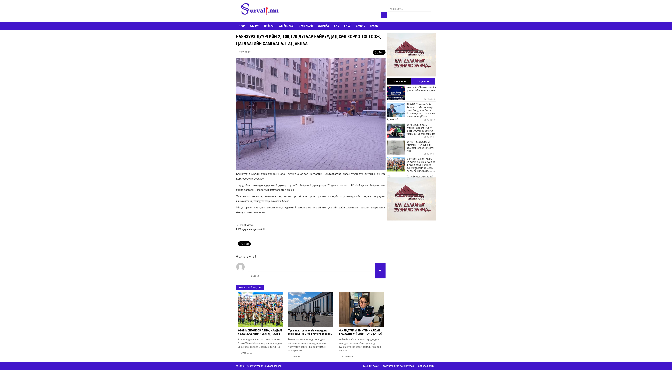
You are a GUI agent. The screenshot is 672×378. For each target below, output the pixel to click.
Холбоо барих (426, 366)
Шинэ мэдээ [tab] (399, 81)
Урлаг (347, 25)
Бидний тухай (371, 366)
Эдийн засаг (286, 25)
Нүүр (242, 25)
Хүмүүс (360, 25)
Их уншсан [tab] (423, 81)
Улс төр (254, 25)
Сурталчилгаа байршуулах (398, 366)
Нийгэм (269, 25)
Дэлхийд (323, 25)
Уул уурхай (306, 25)
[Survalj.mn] (260, 9)
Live (336, 25)
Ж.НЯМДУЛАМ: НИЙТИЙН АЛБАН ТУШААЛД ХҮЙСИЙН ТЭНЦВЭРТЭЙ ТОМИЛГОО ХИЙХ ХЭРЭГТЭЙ (361, 334)
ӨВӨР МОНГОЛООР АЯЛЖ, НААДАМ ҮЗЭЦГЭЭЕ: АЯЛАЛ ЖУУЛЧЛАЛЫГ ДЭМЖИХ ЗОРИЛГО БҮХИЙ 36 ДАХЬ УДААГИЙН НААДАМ (260, 335)
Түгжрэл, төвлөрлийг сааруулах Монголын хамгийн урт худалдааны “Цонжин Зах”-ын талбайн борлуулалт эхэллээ (310, 335)
